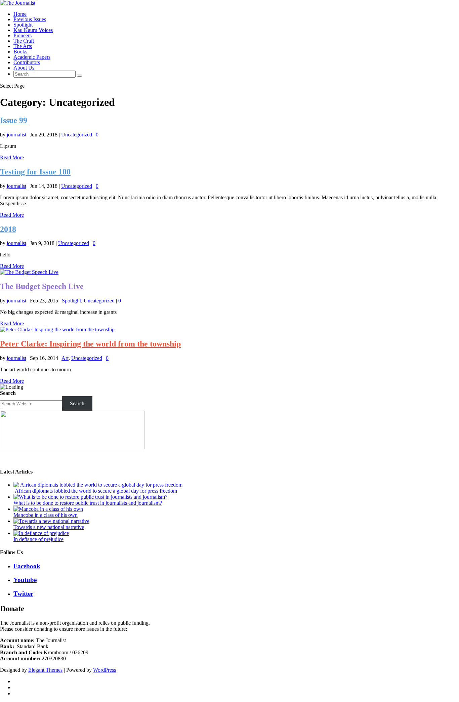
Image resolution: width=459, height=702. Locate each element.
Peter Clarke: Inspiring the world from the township (90, 343)
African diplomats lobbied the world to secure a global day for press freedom (95, 491)
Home (20, 14)
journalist (16, 134)
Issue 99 (13, 120)
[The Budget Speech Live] (29, 272)
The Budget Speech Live (42, 286)
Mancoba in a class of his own (45, 515)
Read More (12, 157)
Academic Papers (31, 57)
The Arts (22, 46)
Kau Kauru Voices (33, 30)
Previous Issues (29, 19)
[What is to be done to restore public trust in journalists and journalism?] (90, 497)
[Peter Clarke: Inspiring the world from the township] (57, 329)
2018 (8, 229)
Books (20, 51)
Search (8, 393)
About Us (23, 68)
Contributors (26, 62)
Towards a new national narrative (48, 527)
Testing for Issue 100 (35, 171)
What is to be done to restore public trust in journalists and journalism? (87, 503)
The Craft (23, 41)
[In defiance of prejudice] (41, 533)
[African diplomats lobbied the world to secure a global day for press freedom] (97, 485)
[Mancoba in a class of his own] (48, 509)
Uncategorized (76, 134)
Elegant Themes (45, 670)
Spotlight (23, 25)
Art (65, 358)
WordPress (104, 670)
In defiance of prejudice (38, 539)
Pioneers (22, 35)
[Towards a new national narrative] (51, 521)
